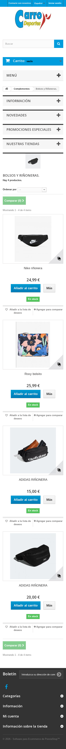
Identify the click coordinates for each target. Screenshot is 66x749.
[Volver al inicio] (6, 89)
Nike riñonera (33, 268)
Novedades (16, 115)
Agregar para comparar (49, 309)
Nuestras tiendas (22, 144)
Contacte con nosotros (20, 3)
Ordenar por (9, 189)
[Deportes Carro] (33, 20)
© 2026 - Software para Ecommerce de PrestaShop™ (31, 739)
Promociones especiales (28, 129)
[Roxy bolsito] (33, 345)
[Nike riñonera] (33, 239)
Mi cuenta (11, 716)
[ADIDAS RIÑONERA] (33, 450)
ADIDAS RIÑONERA (33, 479)
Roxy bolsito (33, 374)
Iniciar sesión (55, 3)
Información (18, 101)
